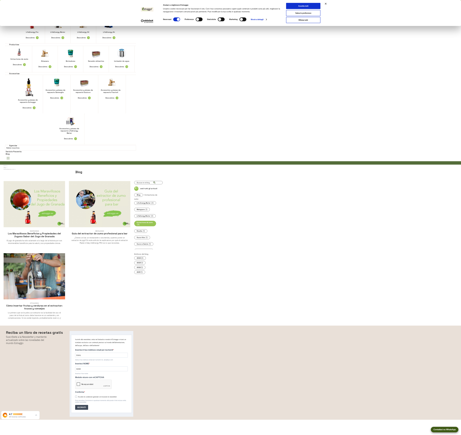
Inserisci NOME (82, 364)
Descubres (30, 38)
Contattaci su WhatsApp (445, 430)
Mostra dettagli (257, 19)
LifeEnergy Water (57, 35)
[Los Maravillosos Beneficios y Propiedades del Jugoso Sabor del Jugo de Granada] (34, 204)
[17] (154, 182)
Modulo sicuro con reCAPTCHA (89, 377)
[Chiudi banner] (326, 4)
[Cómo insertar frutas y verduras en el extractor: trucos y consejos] (34, 276)
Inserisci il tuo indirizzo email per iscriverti (94, 350)
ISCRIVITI (81, 407)
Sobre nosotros (12, 148)
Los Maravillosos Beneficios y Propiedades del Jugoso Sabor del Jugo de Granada (34, 235)
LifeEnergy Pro (32, 35)
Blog (8, 154)
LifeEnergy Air (108, 35)
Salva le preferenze (303, 13)
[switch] (199, 19)
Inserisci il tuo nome (81, 373)
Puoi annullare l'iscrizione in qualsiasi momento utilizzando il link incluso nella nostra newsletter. (100, 401)
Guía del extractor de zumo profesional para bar (99, 233)
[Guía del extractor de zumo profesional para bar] (99, 204)
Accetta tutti (303, 6)
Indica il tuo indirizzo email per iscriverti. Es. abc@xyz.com (94, 360)
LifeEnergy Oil (83, 35)
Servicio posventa (13, 151)
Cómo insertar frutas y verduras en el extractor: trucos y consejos (34, 307)
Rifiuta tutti (303, 20)
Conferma (79, 392)
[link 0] (147, 21)
